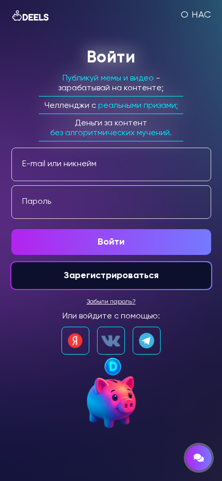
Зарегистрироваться (111, 275)
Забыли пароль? (111, 302)
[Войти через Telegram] (147, 341)
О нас (196, 15)
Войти (111, 242)
